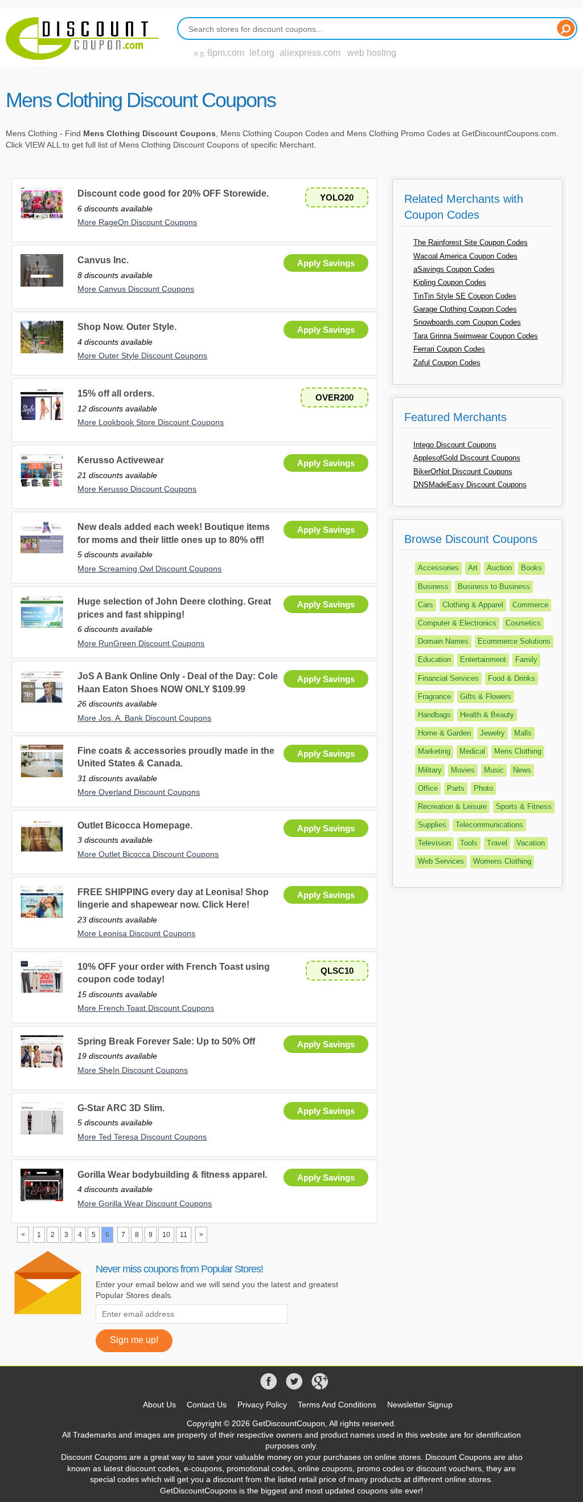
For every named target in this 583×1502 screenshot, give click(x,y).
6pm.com (225, 53)
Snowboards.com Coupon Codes (467, 322)
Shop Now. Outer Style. (126, 327)
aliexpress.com (310, 53)
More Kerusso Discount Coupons (136, 488)
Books (531, 568)
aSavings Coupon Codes (454, 269)
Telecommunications (489, 825)
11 (183, 1235)
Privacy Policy (262, 1404)
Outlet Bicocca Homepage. (134, 825)
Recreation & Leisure (452, 806)
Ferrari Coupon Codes (449, 349)
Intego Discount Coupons (454, 444)
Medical (472, 751)
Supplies (432, 825)
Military (430, 770)
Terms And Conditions (337, 1404)
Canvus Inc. (103, 260)
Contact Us (207, 1404)
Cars (425, 605)
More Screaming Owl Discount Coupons (149, 568)
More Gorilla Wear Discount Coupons (144, 1203)
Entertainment (483, 659)
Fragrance (434, 696)
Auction (499, 568)
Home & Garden (444, 733)
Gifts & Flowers (485, 696)
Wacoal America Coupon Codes (465, 256)
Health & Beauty (487, 715)
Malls (523, 733)
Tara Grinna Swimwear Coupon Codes (475, 336)
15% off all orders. (115, 393)
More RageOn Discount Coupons (137, 222)
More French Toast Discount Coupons (145, 1008)
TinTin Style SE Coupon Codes (464, 296)
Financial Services (448, 678)
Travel (497, 843)
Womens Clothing (502, 861)
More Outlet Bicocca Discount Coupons (148, 854)
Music (494, 770)
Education (434, 659)
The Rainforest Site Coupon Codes (470, 242)
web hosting (371, 53)
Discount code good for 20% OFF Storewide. (173, 193)
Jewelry (492, 733)
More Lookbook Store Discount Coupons (150, 422)
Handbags (434, 715)
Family (526, 659)
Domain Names (443, 641)
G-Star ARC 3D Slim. (121, 1108)
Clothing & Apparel (472, 605)
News (522, 770)
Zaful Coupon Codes (447, 362)
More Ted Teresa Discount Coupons (142, 1136)
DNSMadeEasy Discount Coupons (470, 484)
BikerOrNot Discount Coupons (462, 471)
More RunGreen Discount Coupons (140, 643)
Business (433, 586)
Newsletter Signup (420, 1404)
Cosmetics (523, 623)
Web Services (441, 861)
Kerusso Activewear (120, 460)
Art (473, 568)
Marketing (434, 751)
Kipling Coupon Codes (449, 282)
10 (166, 1235)
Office (428, 788)
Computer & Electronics (457, 623)
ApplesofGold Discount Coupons (466, 458)
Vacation (530, 843)
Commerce (530, 605)
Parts (456, 788)
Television (434, 843)
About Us (159, 1404)
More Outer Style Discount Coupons (142, 355)
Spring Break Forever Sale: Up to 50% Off (166, 1041)
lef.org (261, 53)
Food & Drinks (511, 678)
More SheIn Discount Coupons (132, 1070)
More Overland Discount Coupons (138, 792)
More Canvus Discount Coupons (135, 288)
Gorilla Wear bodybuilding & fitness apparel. (172, 1174)
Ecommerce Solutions (514, 641)
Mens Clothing (517, 751)
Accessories (438, 568)
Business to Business (494, 586)
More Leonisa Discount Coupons (136, 933)
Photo (483, 788)
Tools (469, 843)
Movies (463, 770)
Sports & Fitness (524, 806)
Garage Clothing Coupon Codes (465, 309)
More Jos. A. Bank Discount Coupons (144, 718)
